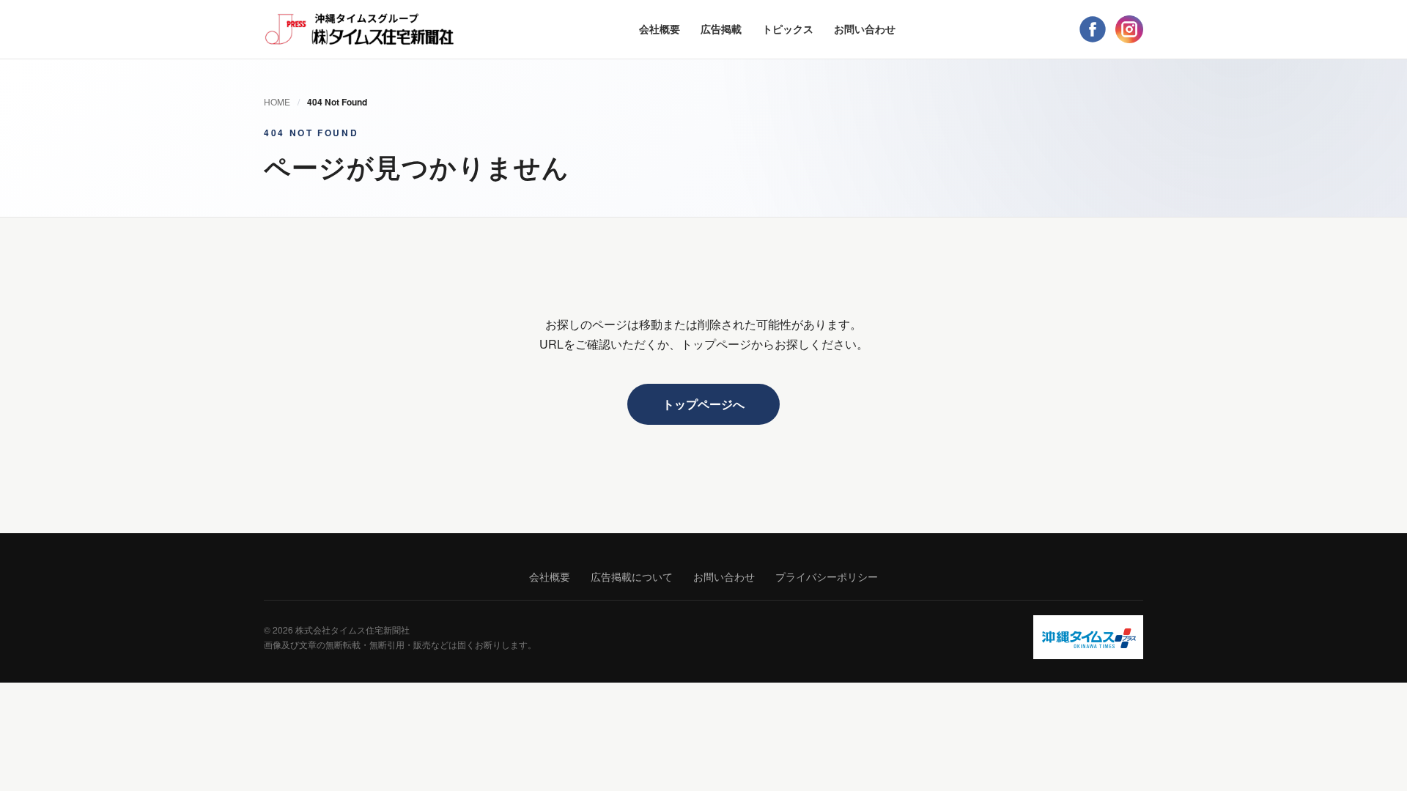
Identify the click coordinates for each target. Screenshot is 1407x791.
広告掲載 (721, 28)
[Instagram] (1129, 29)
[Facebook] (1093, 29)
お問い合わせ (864, 28)
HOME (277, 101)
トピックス (787, 28)
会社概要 (659, 28)
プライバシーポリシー (826, 576)
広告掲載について (632, 576)
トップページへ (703, 404)
